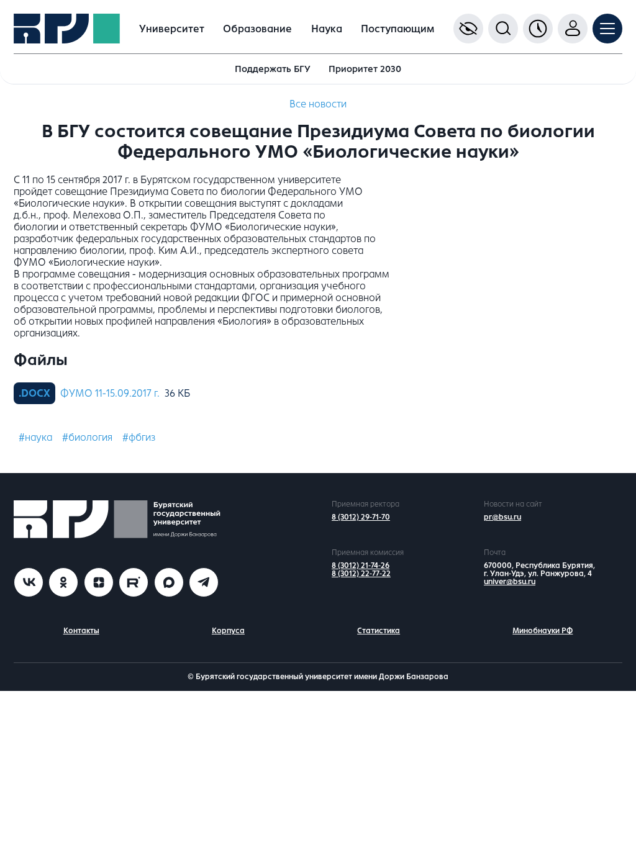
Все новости (318, 104)
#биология (87, 437)
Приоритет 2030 (365, 69)
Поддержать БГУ (273, 69)
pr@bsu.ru (502, 517)
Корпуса (228, 630)
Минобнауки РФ (542, 630)
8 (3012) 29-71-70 (361, 517)
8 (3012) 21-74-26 (360, 565)
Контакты (81, 630)
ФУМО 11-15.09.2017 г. (110, 393)
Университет (171, 29)
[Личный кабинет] (573, 28)
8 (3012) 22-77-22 (361, 573)
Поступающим (397, 29)
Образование (257, 29)
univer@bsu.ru (509, 581)
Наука (326, 29)
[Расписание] (538, 28)
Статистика (378, 630)
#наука (35, 437)
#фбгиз (138, 437)
